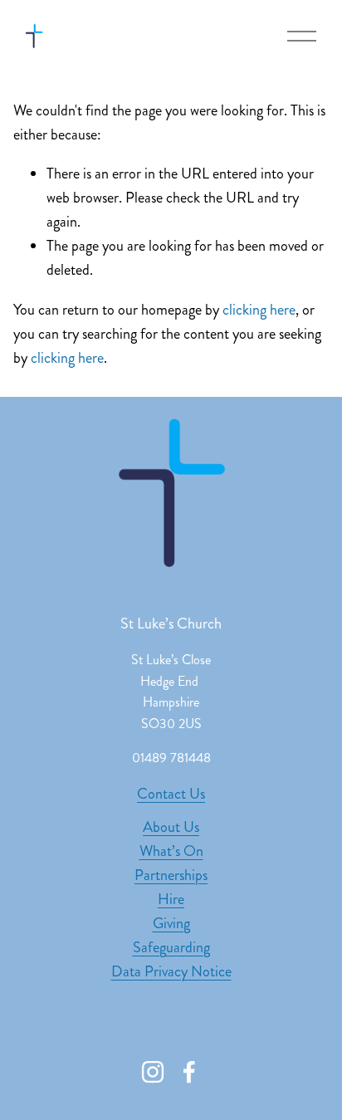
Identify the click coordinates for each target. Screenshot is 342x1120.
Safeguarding (171, 947)
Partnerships (171, 875)
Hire (171, 899)
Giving (171, 923)
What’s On (171, 851)
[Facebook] (189, 1071)
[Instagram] (152, 1071)
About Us (171, 827)
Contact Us (171, 794)
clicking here (259, 309)
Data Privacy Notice (171, 971)
